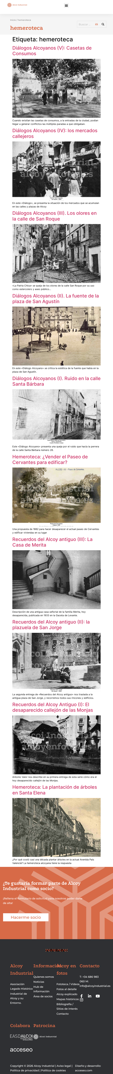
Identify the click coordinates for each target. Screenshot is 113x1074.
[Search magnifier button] (103, 24)
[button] (66, 5)
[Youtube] (97, 996)
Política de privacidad (24, 1070)
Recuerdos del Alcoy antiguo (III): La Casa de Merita (52, 542)
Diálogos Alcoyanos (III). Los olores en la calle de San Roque (54, 216)
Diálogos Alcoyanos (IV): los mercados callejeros (54, 133)
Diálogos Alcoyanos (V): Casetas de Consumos (52, 50)
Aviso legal (64, 1066)
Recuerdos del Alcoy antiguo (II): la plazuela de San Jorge (51, 624)
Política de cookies (53, 1070)
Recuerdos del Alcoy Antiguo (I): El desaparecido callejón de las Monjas (52, 707)
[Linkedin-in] (89, 996)
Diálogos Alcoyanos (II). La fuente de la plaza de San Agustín (55, 298)
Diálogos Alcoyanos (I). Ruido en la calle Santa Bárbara (56, 381)
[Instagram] (81, 1000)
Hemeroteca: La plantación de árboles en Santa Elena (54, 789)
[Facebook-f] (81, 996)
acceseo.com (83, 1070)
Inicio (13, 20)
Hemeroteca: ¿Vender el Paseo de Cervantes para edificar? (50, 459)
